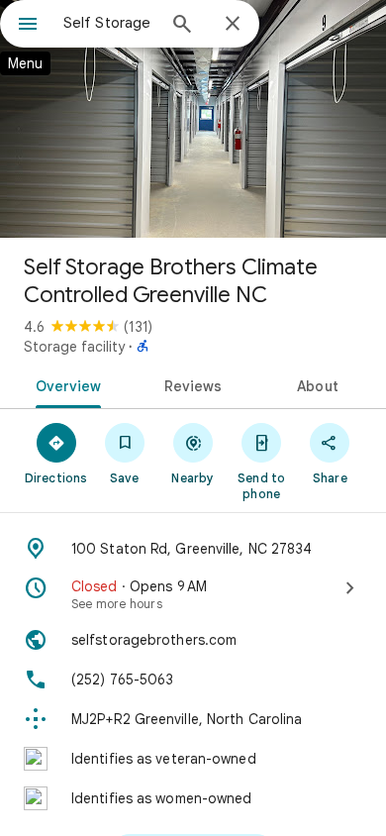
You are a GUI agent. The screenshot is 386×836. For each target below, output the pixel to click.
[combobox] (108, 23)
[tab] (65, 384)
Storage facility (74, 347)
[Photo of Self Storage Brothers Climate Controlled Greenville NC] (193, 119)
